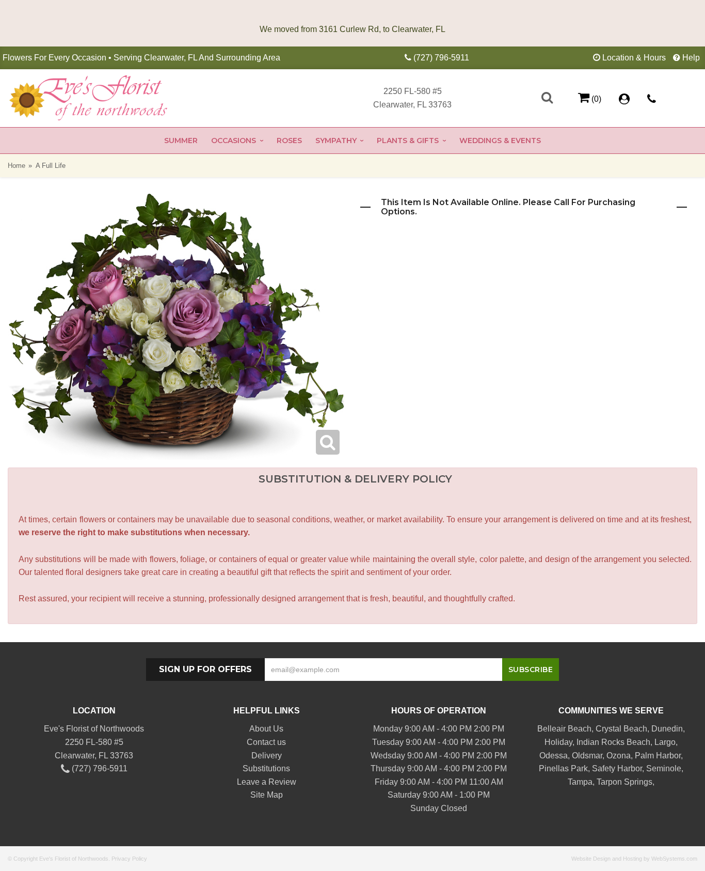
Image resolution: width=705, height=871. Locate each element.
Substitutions (266, 768)
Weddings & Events (500, 140)
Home (16, 165)
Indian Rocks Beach (613, 742)
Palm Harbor (658, 755)
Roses (289, 140)
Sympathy (336, 140)
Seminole (663, 768)
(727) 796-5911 (441, 57)
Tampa (580, 781)
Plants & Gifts (408, 140)
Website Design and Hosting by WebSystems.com (634, 859)
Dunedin (667, 728)
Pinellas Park (563, 768)
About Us (266, 728)
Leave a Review (266, 781)
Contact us (266, 742)
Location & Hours (634, 57)
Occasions (233, 140)
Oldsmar (587, 755)
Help (691, 57)
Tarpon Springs (624, 781)
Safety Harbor (617, 768)
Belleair (551, 728)
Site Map (266, 794)
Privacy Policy (129, 859)
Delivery (266, 755)
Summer (181, 140)
